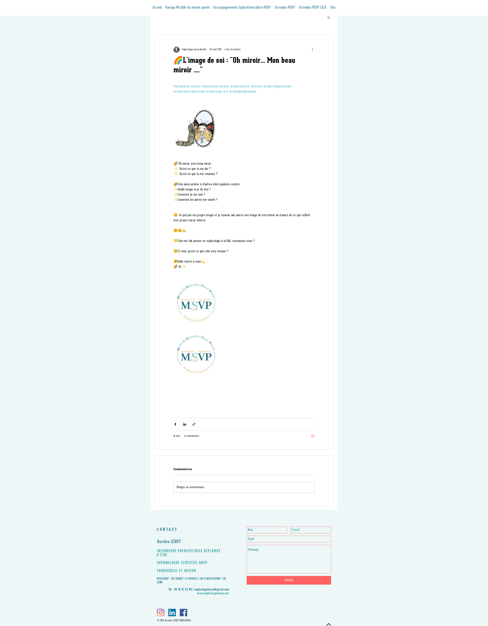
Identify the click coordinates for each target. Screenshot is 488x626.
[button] (329, 17)
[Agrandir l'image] (196, 128)
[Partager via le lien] (194, 424)
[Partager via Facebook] (175, 424)
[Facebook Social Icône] (183, 612)
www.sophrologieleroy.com (213, 593)
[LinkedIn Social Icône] (172, 612)
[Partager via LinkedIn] (184, 424)
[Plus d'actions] (312, 49)
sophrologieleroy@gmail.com (211, 589)
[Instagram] (160, 612)
